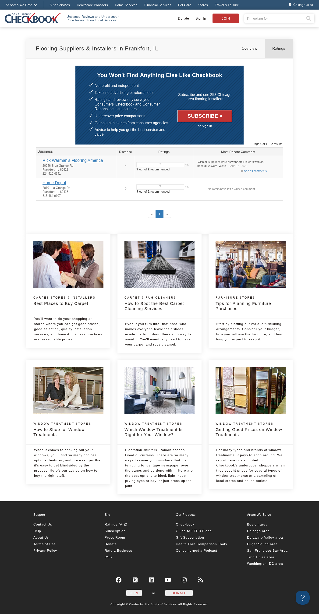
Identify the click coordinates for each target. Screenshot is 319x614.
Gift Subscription (190, 537)
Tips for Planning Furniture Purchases (243, 303)
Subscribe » (205, 116)
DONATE (179, 593)
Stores (203, 5)
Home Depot (54, 182)
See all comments (255, 171)
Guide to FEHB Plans (194, 531)
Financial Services (157, 5)
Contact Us (42, 524)
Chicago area (258, 531)
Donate (183, 18)
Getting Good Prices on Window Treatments (249, 429)
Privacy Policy (45, 550)
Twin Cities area (260, 557)
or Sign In (205, 126)
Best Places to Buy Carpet (64, 301)
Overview (249, 48)
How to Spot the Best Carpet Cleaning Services (154, 303)
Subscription (115, 531)
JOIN (134, 593)
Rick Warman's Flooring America (73, 160)
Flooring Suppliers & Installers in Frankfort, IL (97, 48)
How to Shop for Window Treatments (62, 429)
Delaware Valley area (265, 537)
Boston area (257, 524)
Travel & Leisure (227, 5)
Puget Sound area (262, 544)
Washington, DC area (265, 563)
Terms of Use (44, 544)
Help (37, 531)
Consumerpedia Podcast (196, 550)
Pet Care (184, 5)
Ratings (278, 48)
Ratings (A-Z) (116, 524)
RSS (108, 557)
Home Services (126, 5)
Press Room (115, 537)
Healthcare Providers (92, 5)
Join (226, 18)
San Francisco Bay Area (267, 550)
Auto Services (60, 5)
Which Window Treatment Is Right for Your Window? (153, 429)
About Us (41, 537)
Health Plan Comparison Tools (201, 544)
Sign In (200, 18)
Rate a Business (118, 550)
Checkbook (185, 524)
